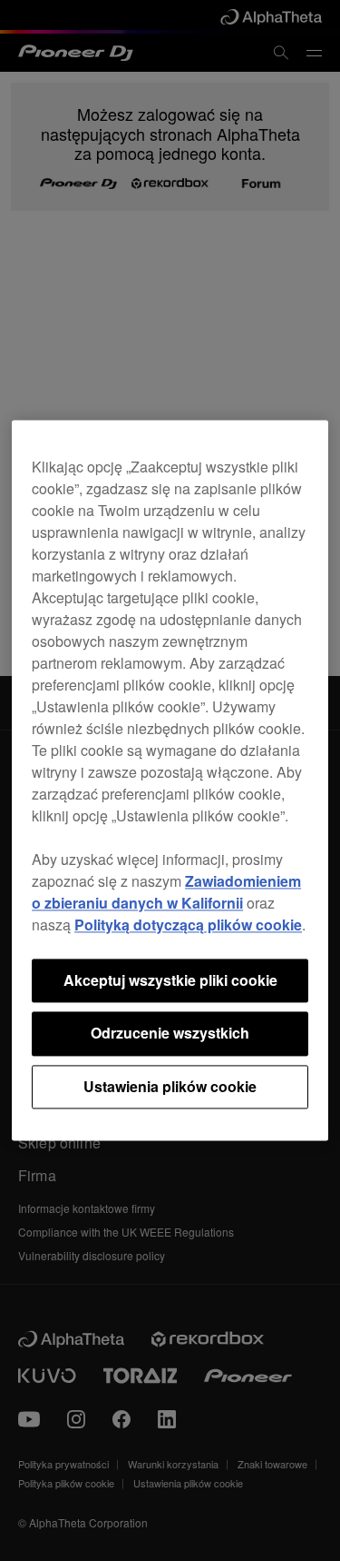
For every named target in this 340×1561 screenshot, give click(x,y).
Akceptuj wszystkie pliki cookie (170, 979)
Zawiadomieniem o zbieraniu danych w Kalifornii (166, 891)
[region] (170, 780)
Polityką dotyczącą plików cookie (188, 924)
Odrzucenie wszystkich (170, 1033)
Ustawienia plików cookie (170, 1086)
